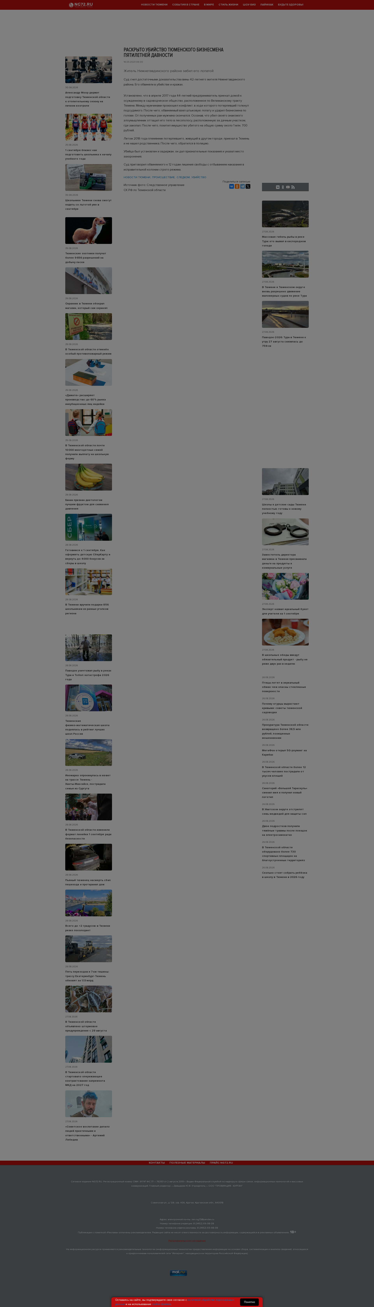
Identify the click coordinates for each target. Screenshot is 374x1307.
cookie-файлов (161, 1304)
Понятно (249, 1301)
